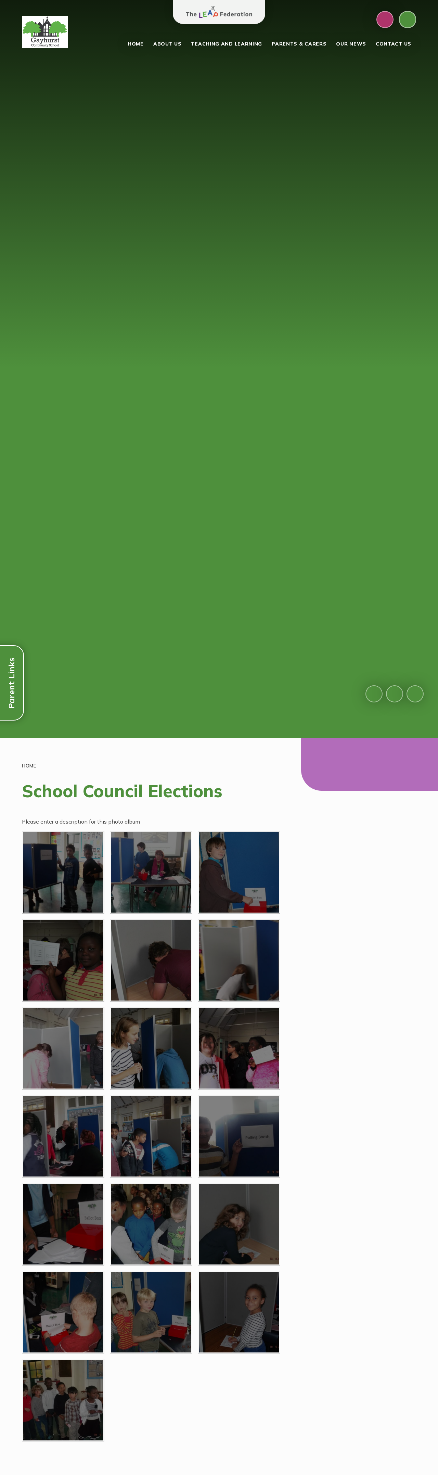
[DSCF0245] (63, 1136)
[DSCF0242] (151, 1048)
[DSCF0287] (239, 1224)
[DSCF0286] (151, 1224)
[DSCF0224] (239, 960)
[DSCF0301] (63, 1400)
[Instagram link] (385, 19)
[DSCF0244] (239, 1048)
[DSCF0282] (63, 1224)
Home (29, 766)
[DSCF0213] (63, 960)
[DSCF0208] (239, 872)
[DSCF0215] (151, 960)
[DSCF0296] (239, 1312)
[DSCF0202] (151, 872)
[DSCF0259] (239, 1136)
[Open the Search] (407, 19)
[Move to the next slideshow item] (394, 693)
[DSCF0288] (63, 1312)
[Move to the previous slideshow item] (374, 693)
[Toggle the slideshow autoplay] (415, 693)
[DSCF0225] (63, 1048)
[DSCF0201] (63, 872)
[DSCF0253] (151, 1136)
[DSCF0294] (151, 1312)
